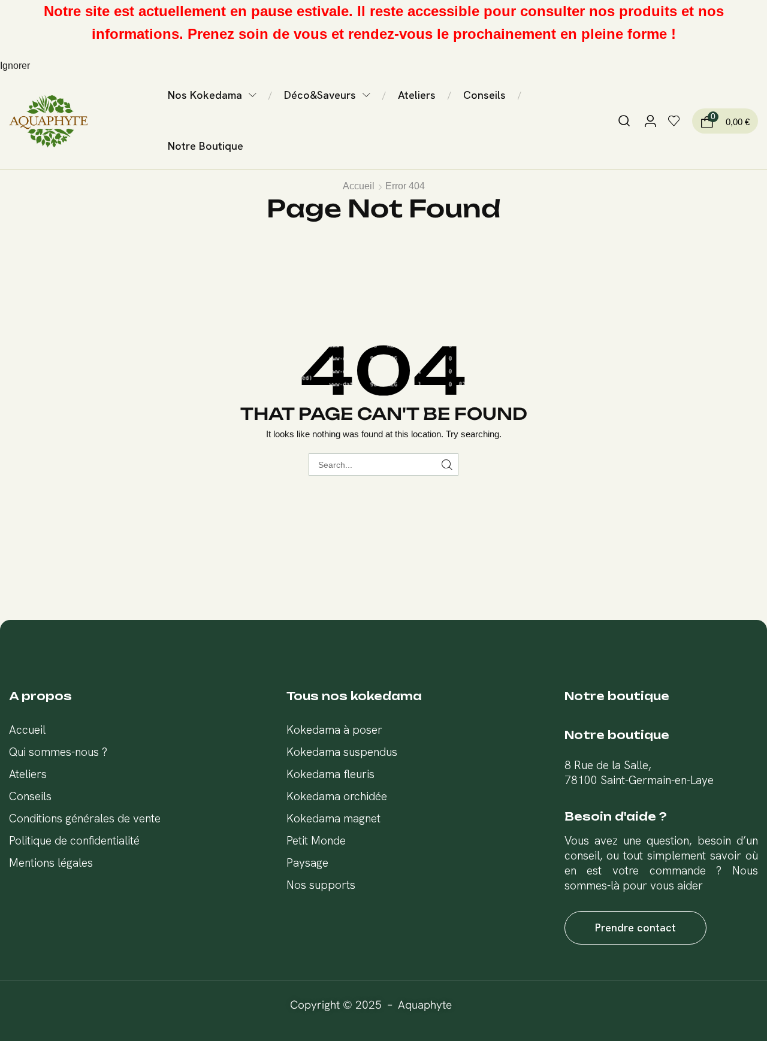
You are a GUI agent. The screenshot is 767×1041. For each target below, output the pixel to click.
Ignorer (15, 65)
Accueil (359, 186)
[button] (624, 121)
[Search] (447, 464)
